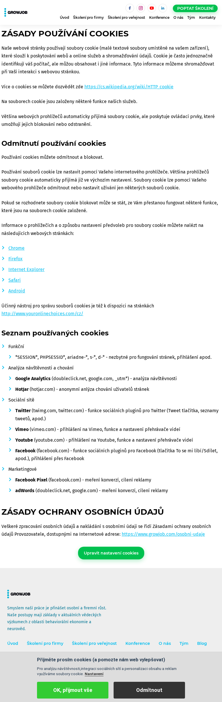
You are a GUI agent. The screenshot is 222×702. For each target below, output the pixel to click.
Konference (159, 17)
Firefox (15, 259)
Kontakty (207, 17)
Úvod (64, 17)
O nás (178, 17)
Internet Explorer (26, 269)
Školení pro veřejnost (126, 17)
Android (16, 291)
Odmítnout (149, 690)
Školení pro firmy (88, 17)
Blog (202, 643)
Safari (14, 280)
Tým (191, 17)
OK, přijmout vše (72, 690)
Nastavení (94, 673)
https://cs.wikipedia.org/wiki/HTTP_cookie (128, 86)
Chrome (16, 248)
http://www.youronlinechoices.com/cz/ (42, 313)
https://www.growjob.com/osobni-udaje (163, 534)
